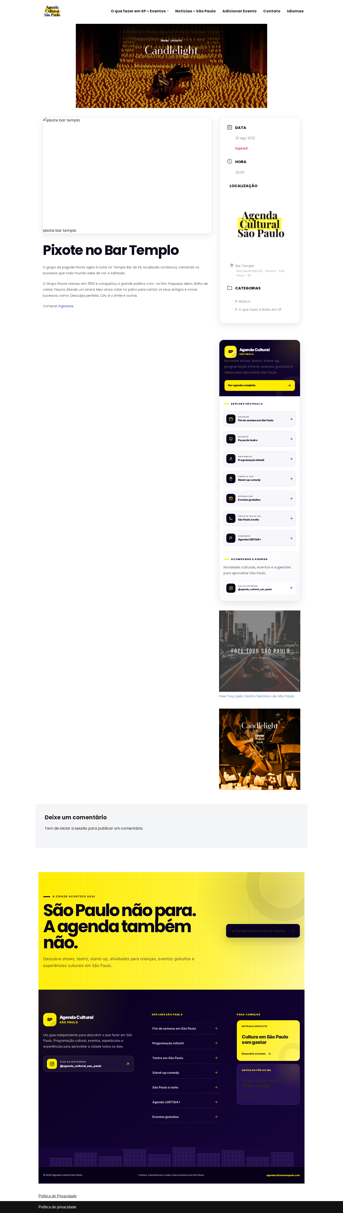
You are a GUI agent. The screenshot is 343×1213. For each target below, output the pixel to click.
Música (244, 301)
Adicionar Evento (239, 11)
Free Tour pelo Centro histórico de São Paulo (256, 696)
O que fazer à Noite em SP (260, 309)
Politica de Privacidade (57, 1196)
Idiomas (295, 11)
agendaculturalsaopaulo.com (283, 1175)
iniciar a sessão (73, 828)
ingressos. (66, 306)
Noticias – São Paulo (195, 11)
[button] (168, 11)
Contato (271, 11)
